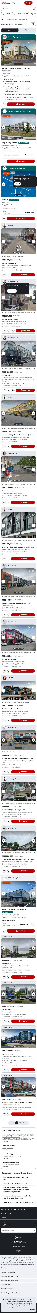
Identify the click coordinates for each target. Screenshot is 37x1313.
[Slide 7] (22, 252)
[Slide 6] (21, 252)
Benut (4, 1148)
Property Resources (7, 1289)
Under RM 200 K (6, 1156)
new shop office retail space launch (18, 1136)
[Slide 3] (17, 138)
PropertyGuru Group (7, 1214)
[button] (2, 19)
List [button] (11, 30)
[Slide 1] (14, 138)
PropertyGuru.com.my (7, 1257)
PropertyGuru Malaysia (8, 1272)
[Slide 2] (16, 138)
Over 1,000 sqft (15, 1164)
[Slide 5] (21, 138)
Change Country (6, 1222)
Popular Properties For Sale (9, 1276)
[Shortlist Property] (33, 42)
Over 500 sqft (6, 1164)
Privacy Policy (26, 1303)
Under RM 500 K (16, 1156)
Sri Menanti (10, 1148)
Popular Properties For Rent (9, 1280)
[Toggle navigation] (34, 3)
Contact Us (4, 1217)
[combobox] (18, 9)
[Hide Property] (29, 42)
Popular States (5, 1285)
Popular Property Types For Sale (11, 1293)
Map (28, 30)
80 (20, 1123)
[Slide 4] (19, 138)
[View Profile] (18, 225)
